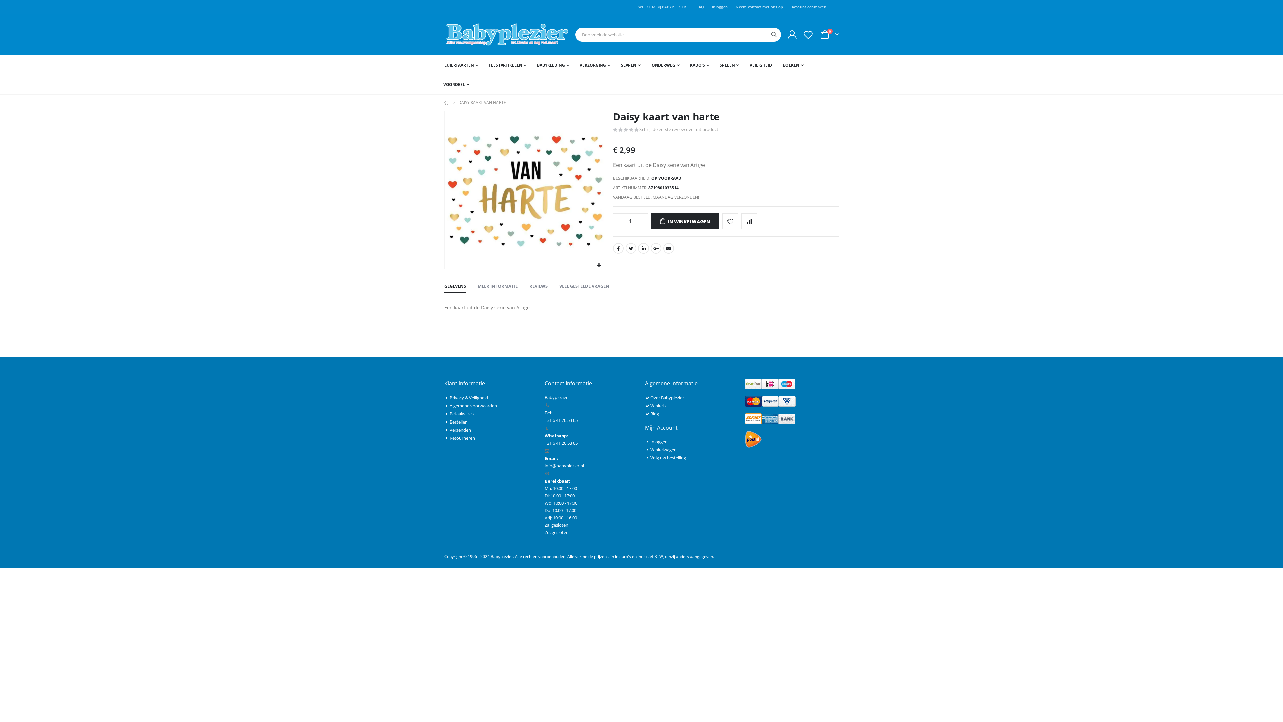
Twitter (631, 248)
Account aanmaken (809, 6)
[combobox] (678, 35)
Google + (656, 248)
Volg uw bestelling (668, 458)
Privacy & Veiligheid (469, 398)
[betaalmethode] (770, 384)
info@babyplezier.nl (564, 466)
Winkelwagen (663, 450)
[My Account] (792, 34)
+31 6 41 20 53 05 (561, 443)
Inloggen (720, 6)
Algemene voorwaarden (473, 406)
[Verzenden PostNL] (753, 439)
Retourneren (462, 438)
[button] (599, 265)
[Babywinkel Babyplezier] (507, 34)
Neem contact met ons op (759, 6)
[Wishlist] (808, 34)
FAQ (700, 6)
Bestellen (459, 422)
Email (668, 248)
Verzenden (460, 430)
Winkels (658, 406)
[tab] (455, 286)
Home (446, 103)
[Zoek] (774, 35)
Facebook (618, 248)
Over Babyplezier (667, 398)
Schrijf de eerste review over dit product (678, 129)
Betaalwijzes (462, 414)
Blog (654, 414)
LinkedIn (643, 248)
